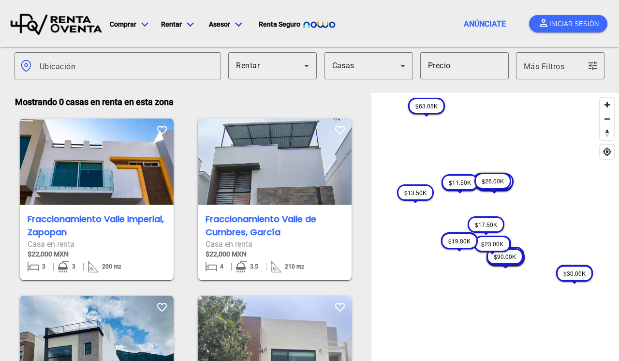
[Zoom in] (607, 105)
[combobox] (126, 66)
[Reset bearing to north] (607, 133)
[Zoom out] (607, 119)
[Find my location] (607, 152)
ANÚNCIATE (485, 24)
